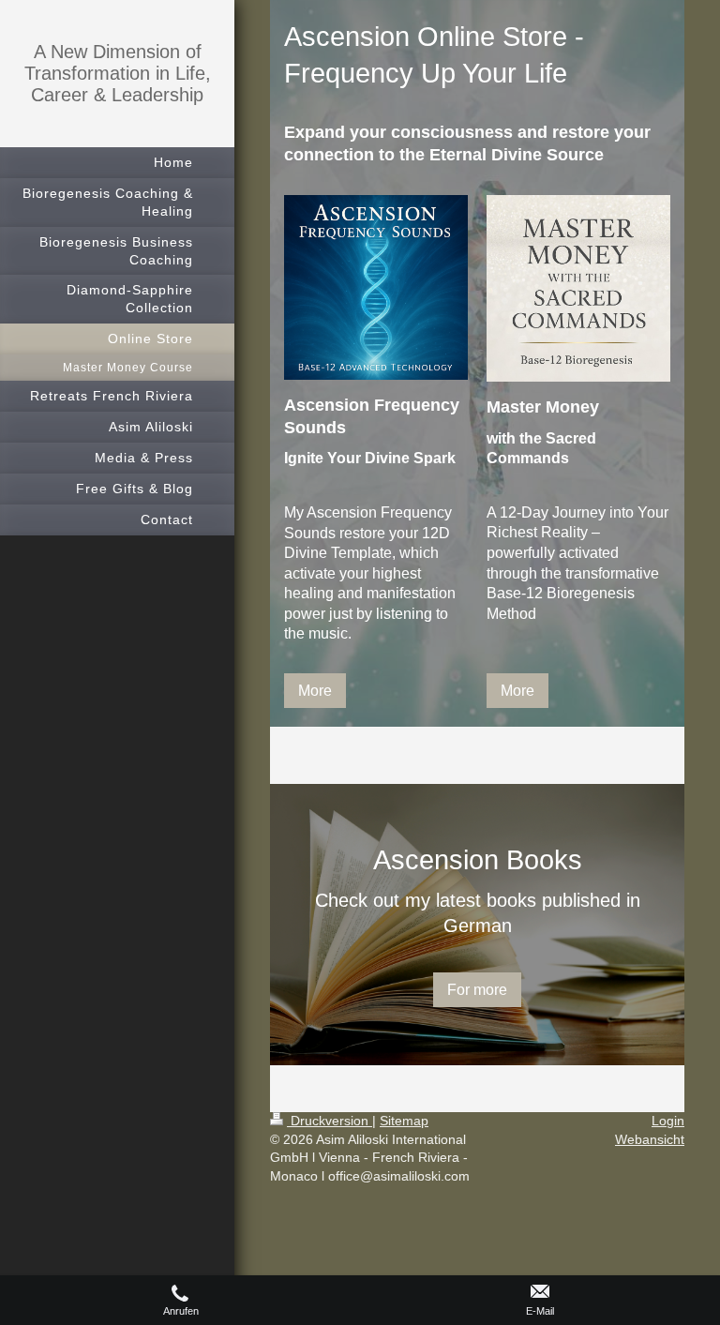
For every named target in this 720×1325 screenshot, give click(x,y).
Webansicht (649, 1139)
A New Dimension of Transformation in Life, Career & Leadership (117, 73)
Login (668, 1120)
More (315, 691)
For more (477, 990)
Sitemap (404, 1120)
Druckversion (329, 1120)
